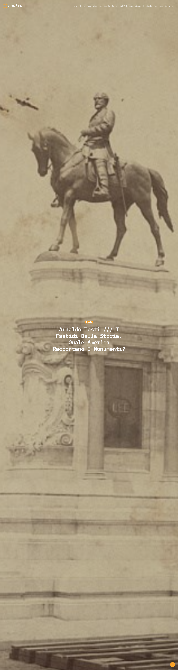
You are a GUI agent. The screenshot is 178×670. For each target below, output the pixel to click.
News (114, 6)
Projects (147, 6)
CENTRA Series (125, 6)
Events (107, 6)
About (82, 6)
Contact (169, 6)
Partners (158, 6)
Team (89, 6)
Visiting (97, 6)
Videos (138, 6)
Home (75, 6)
